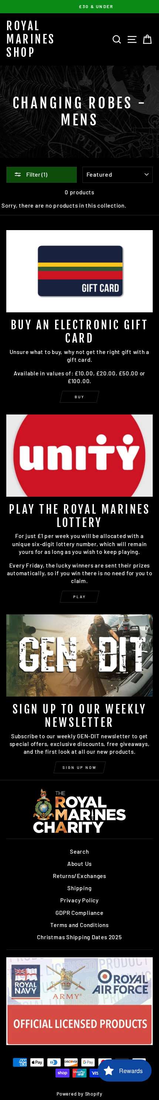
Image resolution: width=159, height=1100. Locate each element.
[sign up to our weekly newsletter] (79, 655)
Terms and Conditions (79, 925)
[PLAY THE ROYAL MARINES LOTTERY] (79, 455)
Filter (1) (36, 174)
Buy (80, 397)
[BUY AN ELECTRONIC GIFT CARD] (79, 271)
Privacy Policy (79, 900)
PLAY (79, 596)
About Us (79, 863)
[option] (79, 7)
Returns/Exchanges (79, 875)
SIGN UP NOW (79, 767)
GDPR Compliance (79, 912)
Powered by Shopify (79, 1094)
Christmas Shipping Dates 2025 (79, 937)
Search (79, 851)
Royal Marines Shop (30, 39)
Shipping (79, 888)
